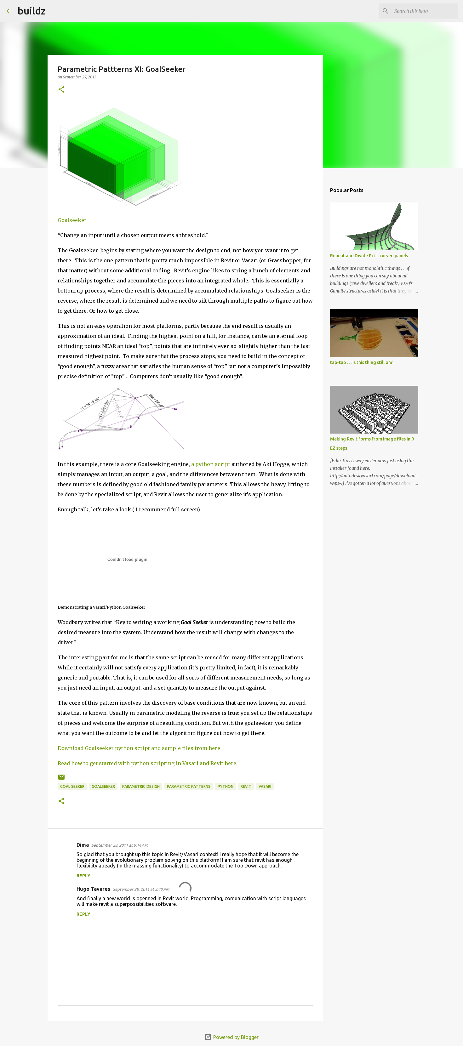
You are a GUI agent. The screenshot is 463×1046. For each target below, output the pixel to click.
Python (225, 786)
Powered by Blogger (235, 1037)
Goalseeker (72, 220)
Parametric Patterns (188, 786)
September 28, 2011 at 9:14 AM (119, 845)
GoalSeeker (103, 786)
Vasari (265, 786)
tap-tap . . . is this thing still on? (361, 362)
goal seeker (72, 786)
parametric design (141, 786)
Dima (83, 845)
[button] (61, 90)
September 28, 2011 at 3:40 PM (141, 889)
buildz (32, 10)
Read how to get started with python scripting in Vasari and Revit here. (147, 763)
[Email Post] (61, 779)
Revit (246, 786)
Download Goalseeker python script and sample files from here (139, 748)
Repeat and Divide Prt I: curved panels (369, 255)
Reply (83, 875)
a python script (210, 464)
